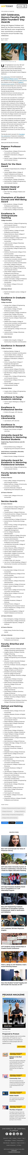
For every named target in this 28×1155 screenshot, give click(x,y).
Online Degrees (8, 1140)
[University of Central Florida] (11, 2)
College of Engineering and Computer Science (13, 808)
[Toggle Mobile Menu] (26, 2)
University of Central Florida (14, 1129)
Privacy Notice (20, 1140)
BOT (10, 1138)
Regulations (13, 1142)
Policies (14, 1140)
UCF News (19, 1145)
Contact (14, 1138)
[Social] (14, 1134)
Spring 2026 (6, 1029)
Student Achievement (11, 1145)
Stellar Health (14, 1095)
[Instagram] (21, 1134)
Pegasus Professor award (10, 78)
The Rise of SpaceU (15, 1109)
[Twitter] (10, 1134)
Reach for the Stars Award (19, 80)
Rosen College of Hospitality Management (12, 814)
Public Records (6, 1142)
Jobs (23, 1138)
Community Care (15, 1078)
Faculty (19, 1138)
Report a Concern (20, 1142)
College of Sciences (7, 811)
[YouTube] (17, 1134)
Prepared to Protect (10, 1034)
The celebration (5, 77)
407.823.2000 (14, 1150)
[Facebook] (7, 1134)
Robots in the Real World (15, 1057)
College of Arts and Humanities (9, 817)
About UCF (5, 1138)
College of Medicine (20, 811)
